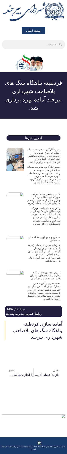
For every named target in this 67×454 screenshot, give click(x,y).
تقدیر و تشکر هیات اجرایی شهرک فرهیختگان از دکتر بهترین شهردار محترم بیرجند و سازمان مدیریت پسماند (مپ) (44, 198)
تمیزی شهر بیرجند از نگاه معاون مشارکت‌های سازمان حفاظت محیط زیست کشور (45, 275)
